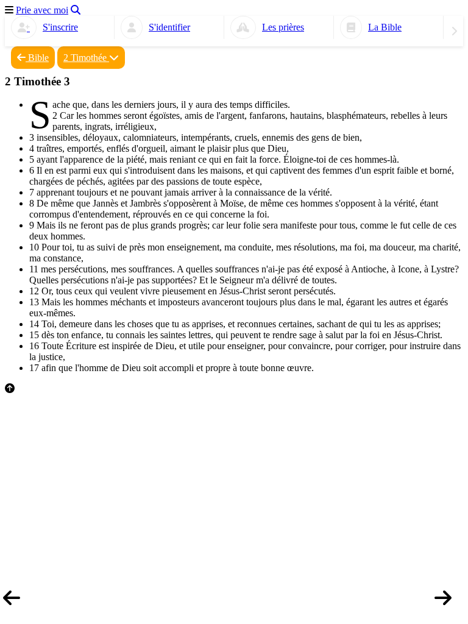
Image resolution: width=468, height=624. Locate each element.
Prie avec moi (42, 10)
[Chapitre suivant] (449, 602)
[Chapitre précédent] (18, 602)
